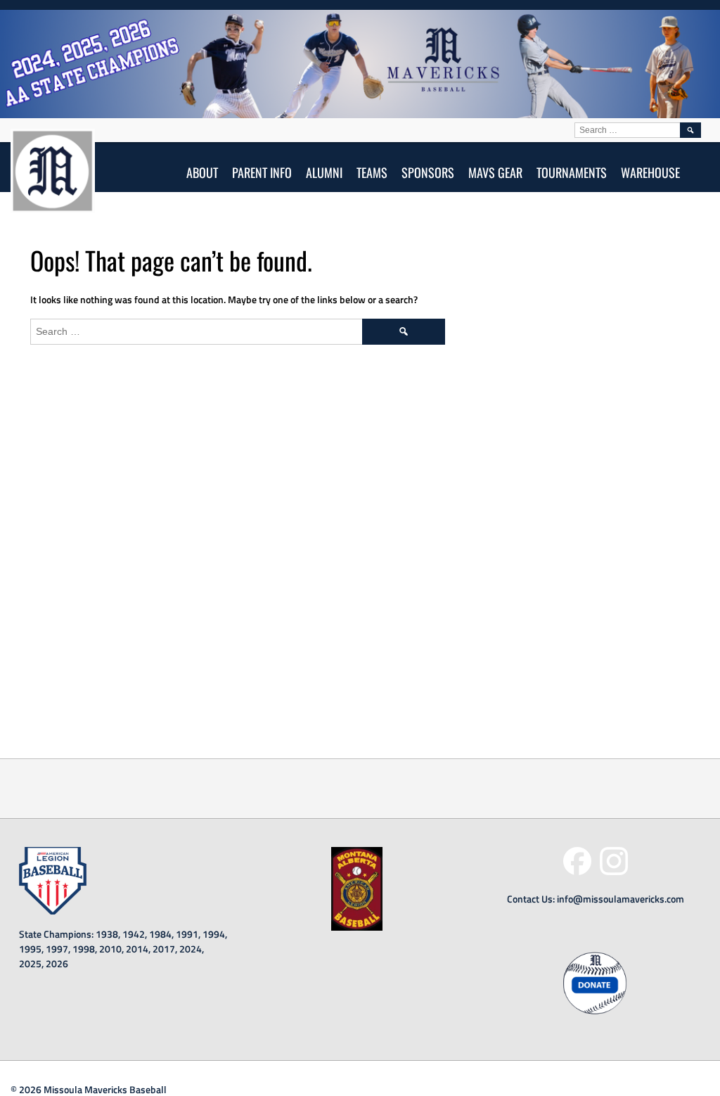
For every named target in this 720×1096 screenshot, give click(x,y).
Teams (371, 172)
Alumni (324, 172)
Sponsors (427, 172)
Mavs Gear (495, 172)
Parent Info (262, 172)
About (202, 172)
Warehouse (650, 172)
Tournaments (571, 172)
